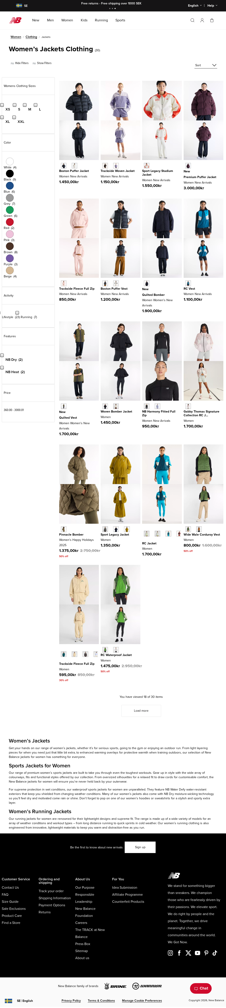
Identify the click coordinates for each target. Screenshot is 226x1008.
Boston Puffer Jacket (74, 171)
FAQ (5, 894)
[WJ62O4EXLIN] (116, 283)
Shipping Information (55, 898)
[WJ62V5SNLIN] (74, 165)
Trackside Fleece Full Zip (76, 289)
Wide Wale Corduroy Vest (202, 534)
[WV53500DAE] (188, 529)
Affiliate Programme (127, 894)
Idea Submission (124, 887)
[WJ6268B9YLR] (188, 165)
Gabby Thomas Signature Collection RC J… (201, 413)
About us (82, 958)
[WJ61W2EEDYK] (96, 654)
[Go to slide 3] (115, 9)
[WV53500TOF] (199, 529)
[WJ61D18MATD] (188, 283)
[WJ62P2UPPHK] (63, 283)
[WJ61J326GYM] (157, 533)
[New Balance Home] (17, 20)
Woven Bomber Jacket (116, 411)
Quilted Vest (68, 418)
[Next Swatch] (144, 540)
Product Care (12, 916)
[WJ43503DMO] (63, 529)
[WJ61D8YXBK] (105, 406)
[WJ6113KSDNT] (116, 529)
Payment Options (52, 905)
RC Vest (189, 289)
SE (25, 1001)
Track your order (51, 891)
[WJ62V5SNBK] (63, 165)
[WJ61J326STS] (168, 533)
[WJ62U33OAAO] (63, 406)
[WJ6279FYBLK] (105, 165)
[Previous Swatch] (144, 528)
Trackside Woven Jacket (118, 171)
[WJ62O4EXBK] (105, 283)
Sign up (140, 847)
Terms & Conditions (101, 1000)
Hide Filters (21, 63)
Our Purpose (84, 887)
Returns (45, 912)
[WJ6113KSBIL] (126, 529)
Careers (81, 923)
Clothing (31, 37)
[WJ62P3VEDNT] (146, 283)
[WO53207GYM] (116, 649)
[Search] (192, 20)
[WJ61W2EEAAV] (63, 654)
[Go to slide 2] (113, 9)
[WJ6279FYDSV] (116, 165)
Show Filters (43, 63)
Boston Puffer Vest (114, 289)
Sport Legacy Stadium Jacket (157, 173)
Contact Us (10, 887)
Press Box (82, 944)
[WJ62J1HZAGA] (146, 165)
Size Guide (10, 901)
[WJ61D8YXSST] (116, 406)
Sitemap (81, 951)
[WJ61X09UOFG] (157, 406)
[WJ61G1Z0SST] (188, 406)
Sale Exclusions (14, 909)
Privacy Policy (71, 1000)
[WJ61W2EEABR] (85, 654)
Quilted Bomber (153, 295)
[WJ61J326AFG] (146, 533)
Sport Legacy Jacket (115, 534)
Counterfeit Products (128, 901)
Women (16, 37)
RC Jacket (149, 543)
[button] (202, 20)
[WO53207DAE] (105, 649)
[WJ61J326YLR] (179, 533)
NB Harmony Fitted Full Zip (158, 413)
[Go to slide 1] (110, 9)
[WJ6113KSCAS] (105, 529)
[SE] (16, 6)
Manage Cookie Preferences (142, 1000)
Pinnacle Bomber (71, 534)
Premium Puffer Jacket (200, 177)
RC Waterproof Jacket (116, 655)
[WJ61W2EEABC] (74, 654)
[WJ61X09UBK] (146, 406)
